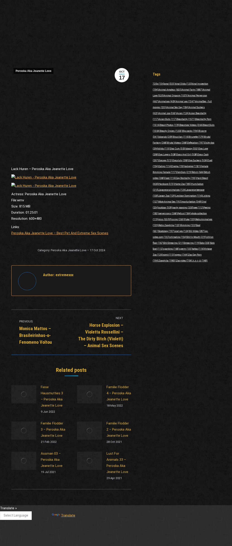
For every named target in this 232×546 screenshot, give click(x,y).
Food (170, 178)
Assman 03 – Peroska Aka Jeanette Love (52, 459)
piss (164, 219)
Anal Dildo (183, 84)
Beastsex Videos (191, 125)
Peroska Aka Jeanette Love (33, 71)
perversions (168, 213)
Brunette (196, 137)
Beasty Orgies (171, 131)
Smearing (192, 243)
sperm (185, 249)
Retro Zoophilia (169, 225)
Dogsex (166, 160)
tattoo (198, 249)
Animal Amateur (170, 89)
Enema (178, 166)
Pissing (177, 219)
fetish (198, 172)
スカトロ (200, 260)
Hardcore (166, 184)
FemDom (184, 172)
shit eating (178, 237)
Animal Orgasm (176, 95)
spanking (171, 249)
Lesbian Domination (189, 196)
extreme (193, 166)
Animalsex (167, 101)
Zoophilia (167, 260)
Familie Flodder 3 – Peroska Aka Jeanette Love (53, 429)
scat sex (181, 231)
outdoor (166, 207)
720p (158, 84)
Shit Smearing (174, 243)
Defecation (195, 142)
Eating (165, 166)
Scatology (166, 231)
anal (169, 84)
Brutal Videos (177, 142)
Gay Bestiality (186, 178)
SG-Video (197, 231)
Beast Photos (170, 125)
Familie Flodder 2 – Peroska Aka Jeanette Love (118, 429)
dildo (164, 148)
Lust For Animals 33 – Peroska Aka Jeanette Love (117, 462)
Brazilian (181, 137)
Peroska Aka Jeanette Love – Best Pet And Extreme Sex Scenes (59, 233)
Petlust (184, 213)
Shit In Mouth (196, 237)
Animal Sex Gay (178, 107)
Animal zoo (167, 113)
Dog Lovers (167, 154)
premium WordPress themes (95, 539)
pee (198, 207)
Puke (190, 219)
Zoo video (184, 260)
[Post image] (23, 394)
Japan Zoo (167, 196)
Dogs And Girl (187, 154)
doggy (192, 148)
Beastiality (186, 119)
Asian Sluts (168, 119)
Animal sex (185, 101)
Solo (205, 243)
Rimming (188, 225)
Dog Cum (178, 148)
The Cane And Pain (98, 510)
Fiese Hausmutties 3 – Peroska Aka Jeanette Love (52, 396)
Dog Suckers (198, 160)
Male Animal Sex (170, 201)
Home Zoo (182, 184)
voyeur (181, 254)
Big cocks (190, 131)
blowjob (166, 137)
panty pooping (183, 207)
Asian (182, 113)
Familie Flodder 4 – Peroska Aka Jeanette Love (118, 393)
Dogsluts (180, 160)
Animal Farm (192, 89)
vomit (169, 254)
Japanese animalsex (172, 190)
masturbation (192, 201)
